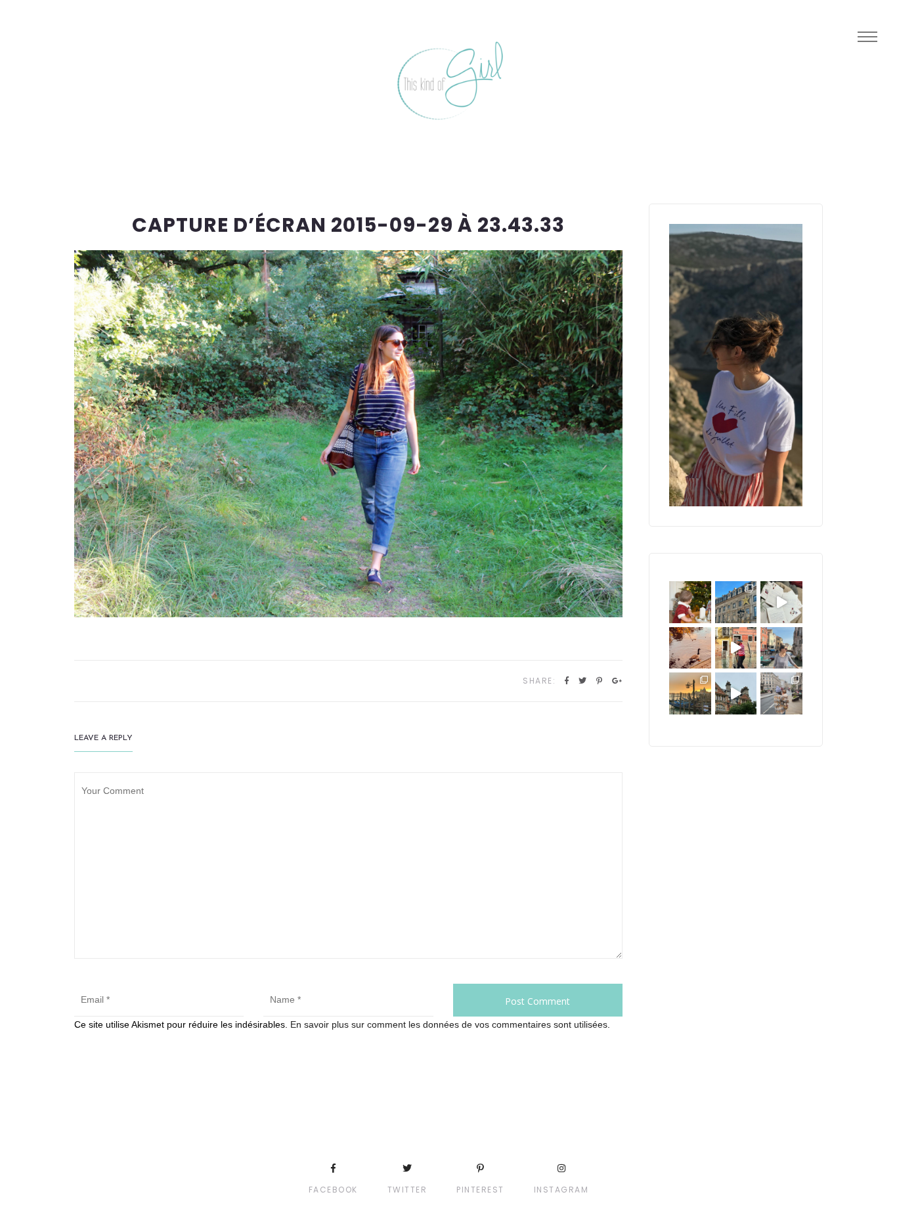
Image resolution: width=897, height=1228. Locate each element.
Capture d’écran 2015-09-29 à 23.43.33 (348, 225)
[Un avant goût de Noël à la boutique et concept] (781, 602)
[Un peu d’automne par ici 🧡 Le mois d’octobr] (690, 648)
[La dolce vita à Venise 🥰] (781, 648)
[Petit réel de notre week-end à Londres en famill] (736, 693)
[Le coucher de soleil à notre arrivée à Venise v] (690, 693)
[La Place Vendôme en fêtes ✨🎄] (736, 602)
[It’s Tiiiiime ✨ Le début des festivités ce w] (690, 602)
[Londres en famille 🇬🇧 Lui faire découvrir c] (781, 693)
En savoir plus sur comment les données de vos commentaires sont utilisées (448, 1024)
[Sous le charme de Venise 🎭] (736, 648)
